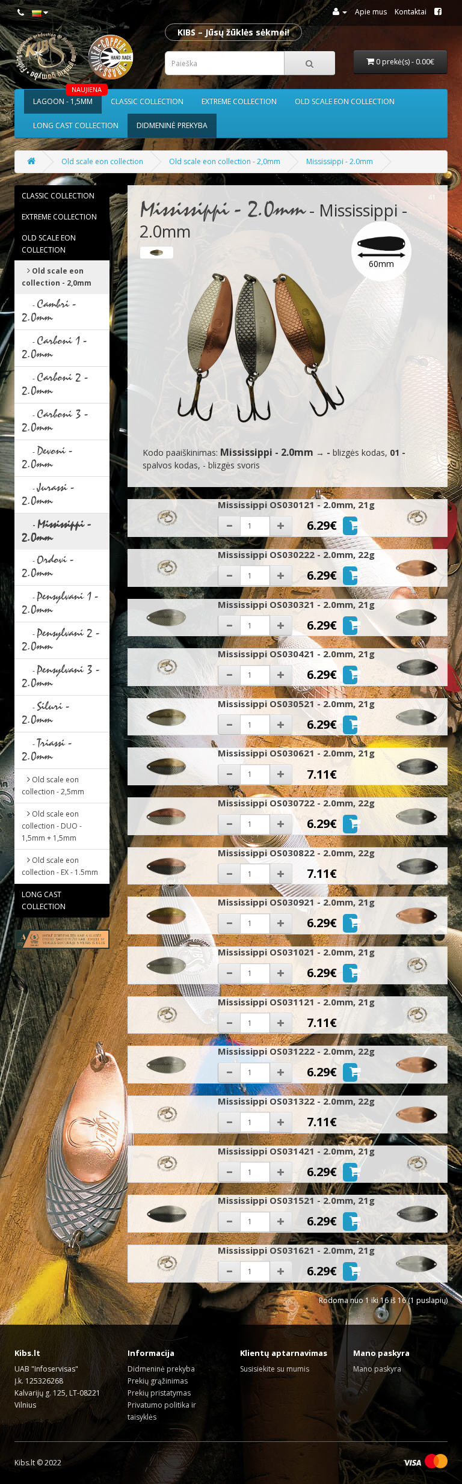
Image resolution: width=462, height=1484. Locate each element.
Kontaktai (411, 12)
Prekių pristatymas (159, 1393)
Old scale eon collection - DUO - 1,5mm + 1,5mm (52, 826)
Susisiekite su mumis (274, 1369)
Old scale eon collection (345, 101)
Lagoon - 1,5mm (67, 98)
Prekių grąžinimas (158, 1381)
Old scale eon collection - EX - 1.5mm (60, 866)
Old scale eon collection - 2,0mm (224, 161)
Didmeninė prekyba (172, 125)
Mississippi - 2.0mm (339, 161)
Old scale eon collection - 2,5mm (53, 785)
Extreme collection (239, 101)
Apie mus (371, 12)
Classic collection (147, 101)
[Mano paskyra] (340, 12)
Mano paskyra (377, 1369)
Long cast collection (76, 125)
